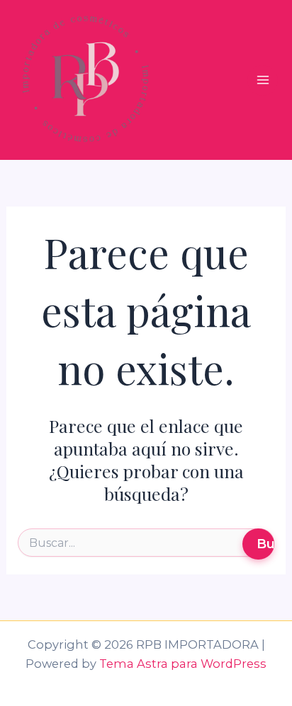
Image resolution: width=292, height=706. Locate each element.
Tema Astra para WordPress (182, 663)
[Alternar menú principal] (262, 80)
